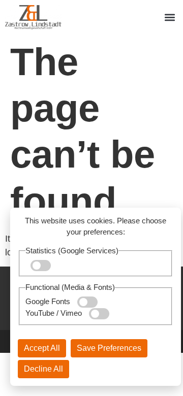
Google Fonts (48, 301)
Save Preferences (109, 348)
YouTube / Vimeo (54, 313)
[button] (169, 17)
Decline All (43, 369)
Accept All (42, 348)
